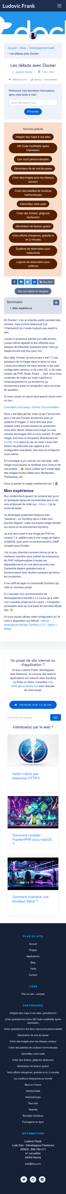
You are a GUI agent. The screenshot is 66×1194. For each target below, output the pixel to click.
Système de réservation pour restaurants (33, 251)
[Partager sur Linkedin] (21, 282)
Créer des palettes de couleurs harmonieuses (33, 193)
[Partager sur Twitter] (28, 282)
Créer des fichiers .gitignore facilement (33, 215)
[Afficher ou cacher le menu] (59, 5)
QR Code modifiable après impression (33, 148)
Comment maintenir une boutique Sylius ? (30, 898)
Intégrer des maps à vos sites (33, 137)
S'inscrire (33, 111)
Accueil (12, 48)
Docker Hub (11, 442)
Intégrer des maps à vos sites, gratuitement (33, 1013)
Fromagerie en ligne (33, 1121)
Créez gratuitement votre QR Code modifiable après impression (33, 1020)
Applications (33, 956)
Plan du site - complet (33, 994)
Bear (42, 504)
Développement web (41, 48)
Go (55, 717)
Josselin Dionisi (24, 72)
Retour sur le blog (35, 704)
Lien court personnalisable (33, 159)
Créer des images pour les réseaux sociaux (33, 179)
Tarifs (33, 968)
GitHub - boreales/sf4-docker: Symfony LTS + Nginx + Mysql (30, 625)
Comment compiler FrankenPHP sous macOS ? (32, 839)
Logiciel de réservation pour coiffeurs (33, 264)
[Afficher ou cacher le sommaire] (56, 302)
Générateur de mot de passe (33, 1035)
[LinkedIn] (42, 1179)
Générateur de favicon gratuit (33, 226)
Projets (33, 950)
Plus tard (33, 1103)
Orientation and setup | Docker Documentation (31, 407)
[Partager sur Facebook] (14, 282)
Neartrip (33, 1109)
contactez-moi (30, 686)
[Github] (33, 1179)
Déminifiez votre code (33, 204)
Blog (23, 48)
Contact (33, 974)
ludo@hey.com (33, 1163)
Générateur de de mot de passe (33, 168)
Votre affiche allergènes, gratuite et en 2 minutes (33, 237)
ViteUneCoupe (33, 1097)
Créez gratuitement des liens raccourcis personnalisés (33, 1029)
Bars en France (33, 1084)
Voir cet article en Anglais (33, 291)
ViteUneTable (33, 1091)
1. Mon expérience (21, 308)
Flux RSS (47, 282)
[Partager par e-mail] (34, 282)
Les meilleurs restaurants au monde (33, 1078)
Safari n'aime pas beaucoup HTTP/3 (26, 775)
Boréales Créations (33, 1115)
